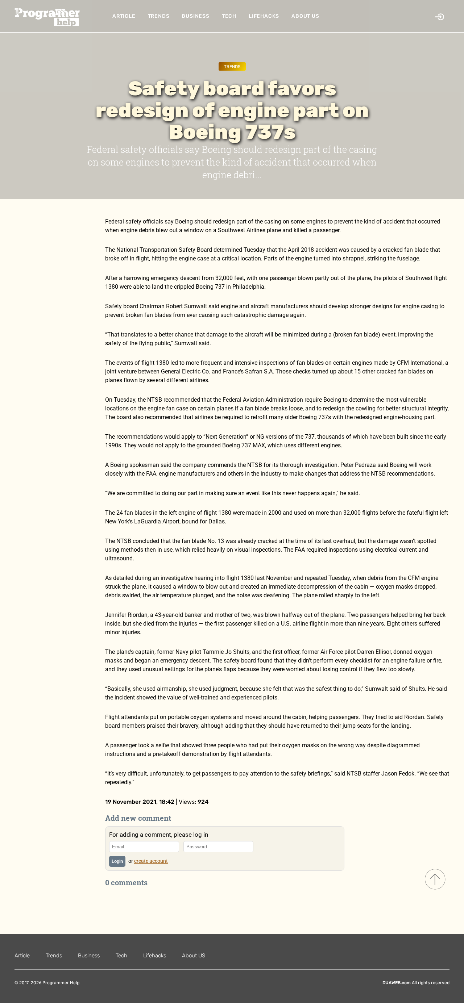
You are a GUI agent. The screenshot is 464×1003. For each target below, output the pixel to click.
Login (117, 861)
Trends (159, 16)
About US (305, 16)
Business (195, 16)
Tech (229, 16)
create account (151, 861)
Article (124, 16)
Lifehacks (264, 16)
